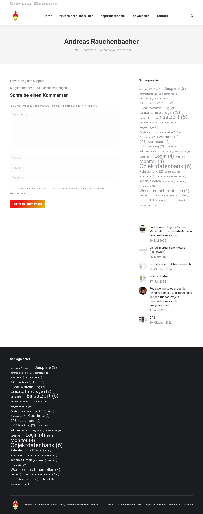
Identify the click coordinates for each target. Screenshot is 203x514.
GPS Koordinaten (154, 142)
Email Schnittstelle (149, 122)
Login (164, 156)
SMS (171, 181)
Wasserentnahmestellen (164, 191)
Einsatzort (171, 117)
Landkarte (145, 157)
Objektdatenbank (165, 166)
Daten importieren (149, 103)
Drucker (167, 103)
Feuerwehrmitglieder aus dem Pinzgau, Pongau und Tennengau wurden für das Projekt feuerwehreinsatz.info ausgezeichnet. (171, 297)
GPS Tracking (151, 146)
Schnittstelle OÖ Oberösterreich (170, 264)
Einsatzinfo (146, 118)
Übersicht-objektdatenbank (154, 200)
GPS (152, 317)
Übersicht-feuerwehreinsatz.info (170, 195)
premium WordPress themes (82, 504)
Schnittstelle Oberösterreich (171, 176)
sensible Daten (152, 181)
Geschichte (167, 137)
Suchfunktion (147, 186)
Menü (180, 157)
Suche (181, 181)
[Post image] (143, 229)
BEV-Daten (146, 98)
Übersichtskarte (179, 200)
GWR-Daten (173, 146)
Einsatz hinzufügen (159, 112)
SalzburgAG (172, 172)
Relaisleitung (151, 171)
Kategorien (166, 151)
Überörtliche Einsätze (151, 205)
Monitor (151, 161)
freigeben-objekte (149, 127)
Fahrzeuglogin (170, 122)
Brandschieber (163, 98)
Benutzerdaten (148, 94)
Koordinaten (182, 151)
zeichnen (145, 195)
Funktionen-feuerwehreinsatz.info (157, 132)
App (157, 89)
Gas (180, 132)
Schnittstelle (146, 176)
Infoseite (148, 151)
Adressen (145, 89)
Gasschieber (147, 137)
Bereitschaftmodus (169, 94)
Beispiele (174, 88)
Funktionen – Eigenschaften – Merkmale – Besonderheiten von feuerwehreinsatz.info (171, 231)
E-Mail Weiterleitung (156, 108)
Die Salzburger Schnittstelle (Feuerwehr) (167, 250)
